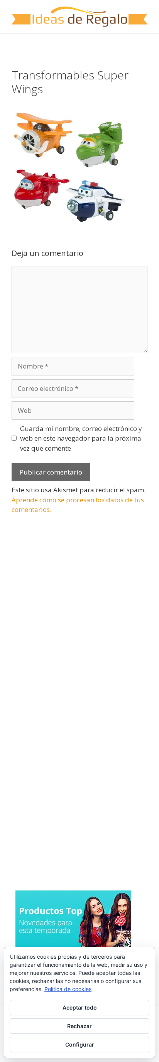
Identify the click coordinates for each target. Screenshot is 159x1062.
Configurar (79, 1044)
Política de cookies (67, 989)
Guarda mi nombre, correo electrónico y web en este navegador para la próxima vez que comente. (81, 438)
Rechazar (79, 1026)
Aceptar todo (80, 1007)
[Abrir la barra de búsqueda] (147, 45)
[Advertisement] (69, 588)
